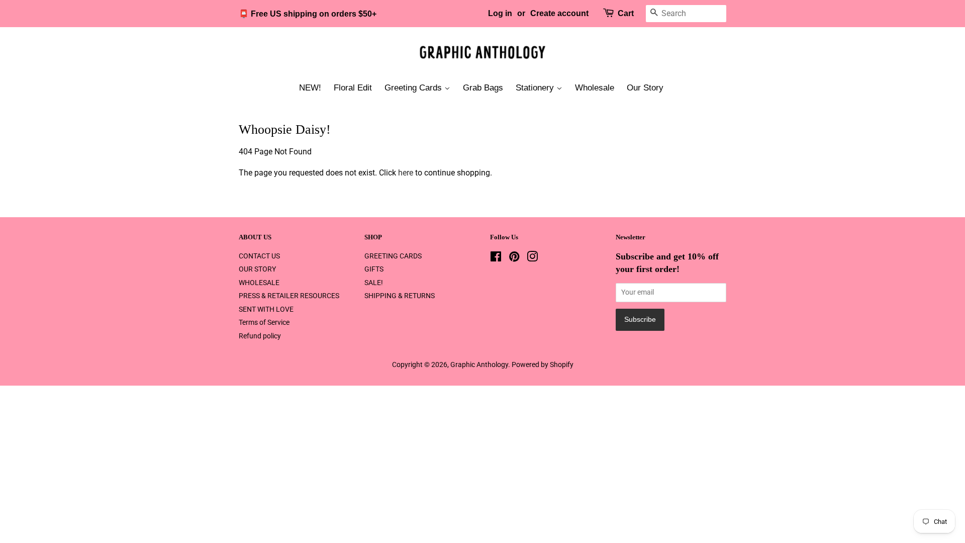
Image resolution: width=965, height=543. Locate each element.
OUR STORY (257, 269)
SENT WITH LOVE (266, 309)
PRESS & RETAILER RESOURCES (289, 296)
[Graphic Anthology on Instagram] (532, 258)
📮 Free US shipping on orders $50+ (307, 14)
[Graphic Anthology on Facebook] (496, 258)
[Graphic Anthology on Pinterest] (514, 258)
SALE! (373, 283)
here (405, 172)
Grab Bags (483, 88)
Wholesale (594, 88)
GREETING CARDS (393, 256)
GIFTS (373, 269)
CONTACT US (259, 256)
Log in (500, 13)
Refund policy (260, 336)
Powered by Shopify (542, 364)
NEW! (310, 88)
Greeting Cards (414, 88)
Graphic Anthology (479, 364)
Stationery (536, 88)
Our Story (645, 88)
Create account (559, 13)
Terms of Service (264, 322)
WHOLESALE (259, 283)
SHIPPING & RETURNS (399, 296)
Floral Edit (353, 88)
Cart (626, 13)
